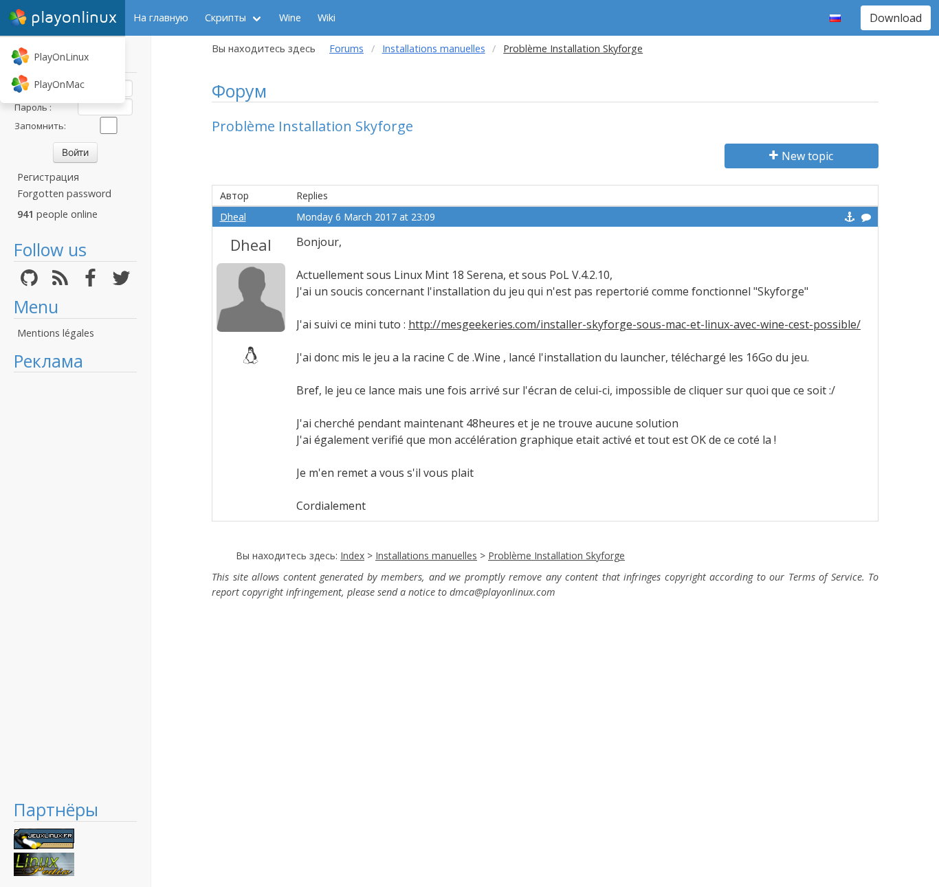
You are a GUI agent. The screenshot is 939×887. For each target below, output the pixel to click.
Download (896, 17)
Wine (290, 17)
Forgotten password (64, 193)
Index (352, 555)
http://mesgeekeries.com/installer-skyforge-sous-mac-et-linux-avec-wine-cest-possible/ (634, 324)
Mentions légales (55, 332)
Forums (346, 48)
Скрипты (225, 17)
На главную (160, 17)
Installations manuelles (433, 48)
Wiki (326, 17)
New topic (807, 156)
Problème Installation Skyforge (556, 555)
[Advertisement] (75, 585)
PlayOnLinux (61, 56)
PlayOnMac (59, 84)
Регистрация (48, 176)
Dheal (233, 216)
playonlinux (74, 17)
